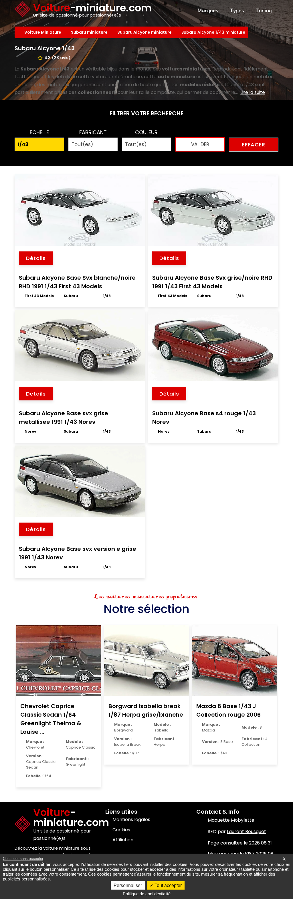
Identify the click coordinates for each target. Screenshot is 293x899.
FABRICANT (93, 132)
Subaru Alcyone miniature (145, 32)
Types (237, 10)
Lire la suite (252, 92)
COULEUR (146, 132)
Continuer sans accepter (23, 858)
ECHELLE (39, 132)
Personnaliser (128, 885)
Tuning (264, 10)
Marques (207, 10)
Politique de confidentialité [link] (147, 893)
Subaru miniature (90, 32)
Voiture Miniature (43, 32)
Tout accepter (167, 885)
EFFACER (253, 144)
